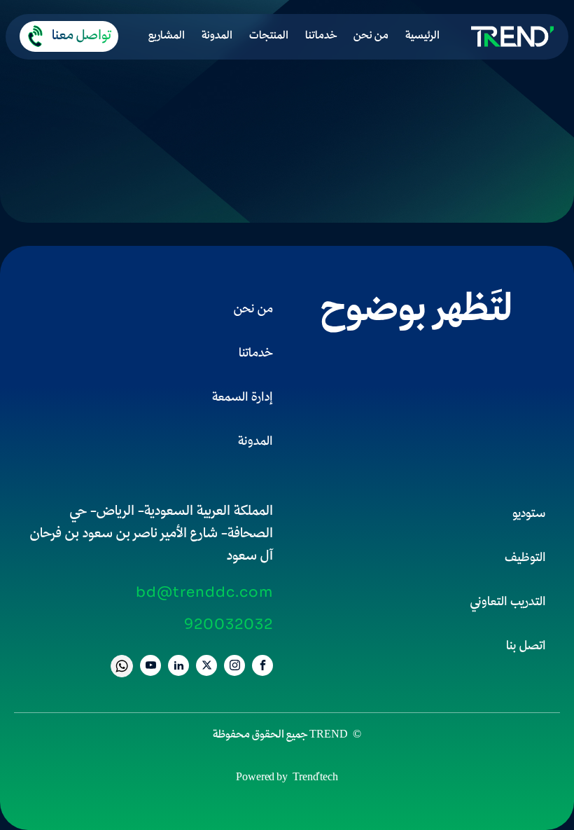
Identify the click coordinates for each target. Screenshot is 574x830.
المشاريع (166, 36)
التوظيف (525, 558)
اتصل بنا (526, 646)
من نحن (371, 36)
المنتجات (268, 36)
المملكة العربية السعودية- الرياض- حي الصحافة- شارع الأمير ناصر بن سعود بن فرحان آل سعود (151, 534)
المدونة (217, 36)
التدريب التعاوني (508, 602)
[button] (69, 36)
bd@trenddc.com (204, 592)
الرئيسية (422, 36)
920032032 (228, 624)
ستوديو (529, 514)
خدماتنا (321, 36)
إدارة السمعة (242, 398)
